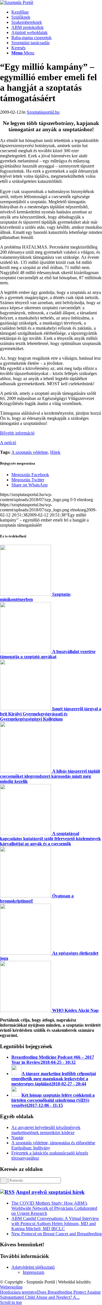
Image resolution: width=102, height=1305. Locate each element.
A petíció (8, 442)
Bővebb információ (17, 433)
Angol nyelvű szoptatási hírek (50, 1192)
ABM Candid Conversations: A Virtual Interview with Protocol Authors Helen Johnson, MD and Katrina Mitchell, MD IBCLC (55, 1223)
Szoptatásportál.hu (43, 112)
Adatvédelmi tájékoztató (33, 1267)
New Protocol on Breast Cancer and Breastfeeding (56, 1233)
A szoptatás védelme (29, 452)
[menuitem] (56, 12)
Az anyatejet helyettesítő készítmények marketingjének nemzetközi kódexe (45, 1130)
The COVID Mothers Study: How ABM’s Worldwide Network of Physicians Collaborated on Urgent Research (54, 1208)
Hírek (55, 452)
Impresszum (33, 1272)
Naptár (17, 1137)
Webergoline (11, 1287)
